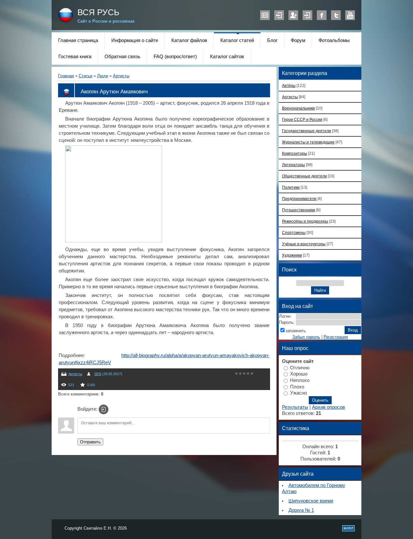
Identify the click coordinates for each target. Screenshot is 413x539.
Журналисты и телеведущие (308, 142)
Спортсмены (294, 232)
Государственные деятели (306, 131)
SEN (97, 374)
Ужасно (298, 393)
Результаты (295, 407)
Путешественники (298, 210)
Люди (102, 75)
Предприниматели (299, 198)
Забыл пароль (306, 336)
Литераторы (293, 165)
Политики (291, 187)
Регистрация (293, 15)
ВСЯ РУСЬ (98, 12)
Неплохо (299, 380)
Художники (292, 255)
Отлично (299, 367)
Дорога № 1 (301, 510)
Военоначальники (298, 108)
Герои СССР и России (302, 119)
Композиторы (294, 153)
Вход (307, 15)
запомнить (296, 330)
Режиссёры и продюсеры (305, 221)
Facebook (322, 15)
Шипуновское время (310, 500)
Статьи (85, 75)
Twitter (336, 15)
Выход (279, 15)
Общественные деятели (304, 176)
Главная (66, 75)
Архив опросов (328, 407)
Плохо (297, 386)
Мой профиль (265, 15)
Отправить (90, 441)
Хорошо (298, 373)
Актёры (289, 85)
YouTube (350, 15)
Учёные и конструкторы (304, 244)
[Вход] (103, 409)
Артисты (121, 75)
